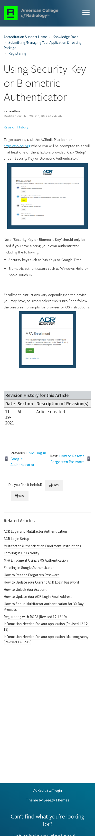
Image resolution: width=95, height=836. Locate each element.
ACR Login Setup (16, 538)
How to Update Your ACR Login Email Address (38, 596)
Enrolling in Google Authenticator (29, 567)
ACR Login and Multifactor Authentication (35, 531)
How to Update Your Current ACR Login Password (41, 582)
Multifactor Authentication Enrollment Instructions (42, 546)
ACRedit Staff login (47, 791)
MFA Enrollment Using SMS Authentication (36, 560)
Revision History (16, 127)
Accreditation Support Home (25, 37)
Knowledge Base (65, 37)
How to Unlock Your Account (25, 589)
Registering (17, 53)
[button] (85, 11)
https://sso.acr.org (17, 145)
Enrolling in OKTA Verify (21, 553)
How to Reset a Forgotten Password (31, 575)
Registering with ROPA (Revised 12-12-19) (35, 616)
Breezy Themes (56, 800)
